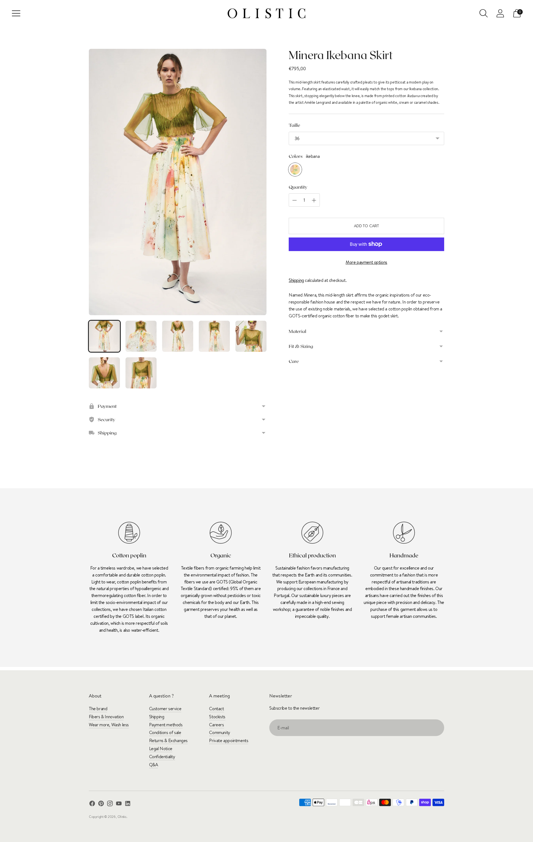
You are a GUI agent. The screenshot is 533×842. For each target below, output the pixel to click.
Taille (294, 125)
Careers (216, 725)
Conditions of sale (165, 732)
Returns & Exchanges (168, 740)
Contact (216, 709)
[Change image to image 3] (177, 336)
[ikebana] (295, 169)
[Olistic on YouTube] (118, 804)
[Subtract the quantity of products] (314, 200)
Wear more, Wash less (109, 725)
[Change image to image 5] (250, 336)
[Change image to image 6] (104, 372)
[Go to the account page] (500, 13)
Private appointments (228, 740)
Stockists (217, 717)
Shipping (296, 280)
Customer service (165, 709)
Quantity (298, 186)
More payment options (366, 262)
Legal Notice (160, 748)
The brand (98, 709)
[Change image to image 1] (104, 336)
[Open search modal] (483, 13)
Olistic (121, 816)
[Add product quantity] (294, 200)
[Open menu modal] (16, 13)
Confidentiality (162, 756)
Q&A (153, 765)
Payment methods (166, 725)
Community (219, 732)
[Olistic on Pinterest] (101, 804)
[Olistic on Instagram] (110, 804)
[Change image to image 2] (141, 336)
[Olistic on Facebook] (92, 804)
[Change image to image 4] (214, 336)
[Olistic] (266, 13)
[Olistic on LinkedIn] (127, 804)
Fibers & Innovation (106, 717)
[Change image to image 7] (141, 372)
